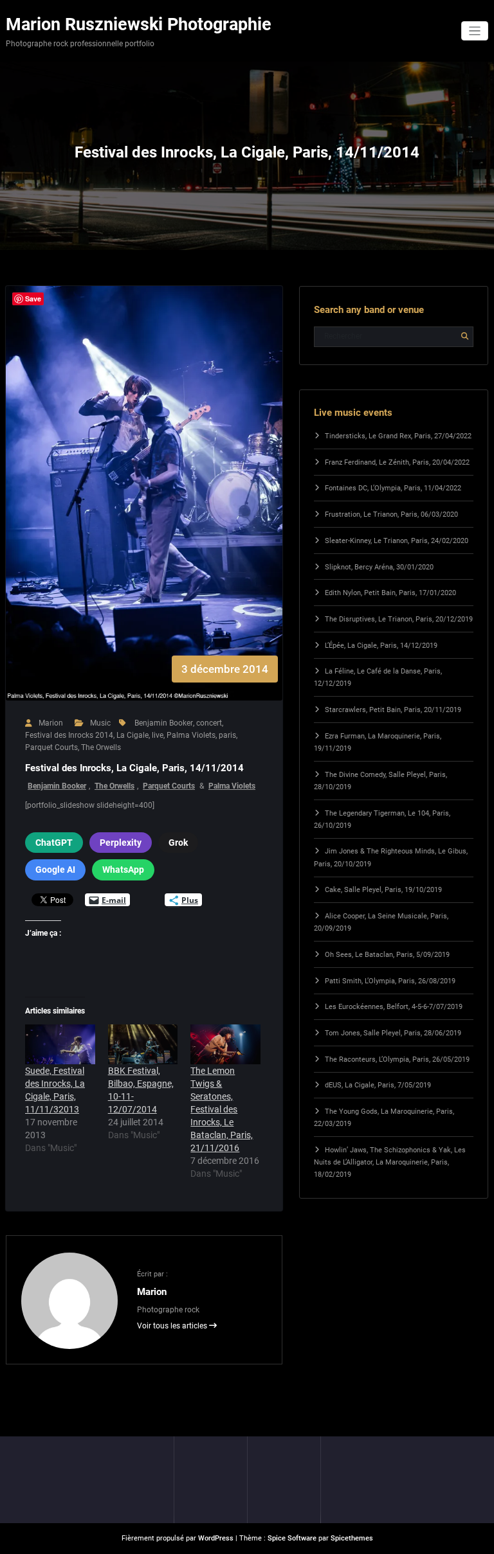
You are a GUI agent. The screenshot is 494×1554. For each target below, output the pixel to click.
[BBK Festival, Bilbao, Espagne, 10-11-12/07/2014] (143, 1044)
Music (100, 723)
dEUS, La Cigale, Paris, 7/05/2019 (378, 1085)
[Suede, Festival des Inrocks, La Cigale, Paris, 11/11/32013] (60, 1044)
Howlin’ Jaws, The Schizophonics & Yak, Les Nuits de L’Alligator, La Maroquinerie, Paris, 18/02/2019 (390, 1162)
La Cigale (132, 735)
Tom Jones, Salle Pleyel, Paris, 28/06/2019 (393, 1033)
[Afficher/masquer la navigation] (475, 31)
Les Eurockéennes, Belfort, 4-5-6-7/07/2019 (393, 1007)
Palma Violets (191, 735)
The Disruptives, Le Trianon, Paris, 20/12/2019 (399, 619)
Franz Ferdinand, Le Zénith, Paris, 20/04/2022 (397, 462)
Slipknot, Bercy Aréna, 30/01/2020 (379, 567)
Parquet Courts (51, 747)
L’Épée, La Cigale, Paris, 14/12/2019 (381, 645)
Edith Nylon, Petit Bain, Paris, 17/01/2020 (390, 593)
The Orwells (101, 747)
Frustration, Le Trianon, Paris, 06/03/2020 (391, 514)
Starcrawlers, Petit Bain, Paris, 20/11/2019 (393, 710)
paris (227, 735)
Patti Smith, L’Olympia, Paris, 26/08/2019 (390, 981)
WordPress (215, 1538)
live (157, 735)
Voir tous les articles (173, 1325)
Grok (178, 842)
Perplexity (121, 842)
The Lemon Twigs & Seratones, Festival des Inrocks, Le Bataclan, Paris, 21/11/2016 (221, 1109)
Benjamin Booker (163, 723)
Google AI (55, 869)
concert (209, 723)
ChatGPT (54, 842)
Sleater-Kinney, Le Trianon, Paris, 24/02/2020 (396, 541)
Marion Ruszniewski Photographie (138, 24)
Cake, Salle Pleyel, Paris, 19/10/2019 (383, 890)
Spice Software (292, 1538)
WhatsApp (123, 869)
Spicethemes (352, 1538)
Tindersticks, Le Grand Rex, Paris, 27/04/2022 (398, 436)
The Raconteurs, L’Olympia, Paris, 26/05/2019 (397, 1059)
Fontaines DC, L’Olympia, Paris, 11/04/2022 (393, 488)
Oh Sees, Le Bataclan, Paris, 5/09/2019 (387, 955)
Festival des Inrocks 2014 (69, 735)
